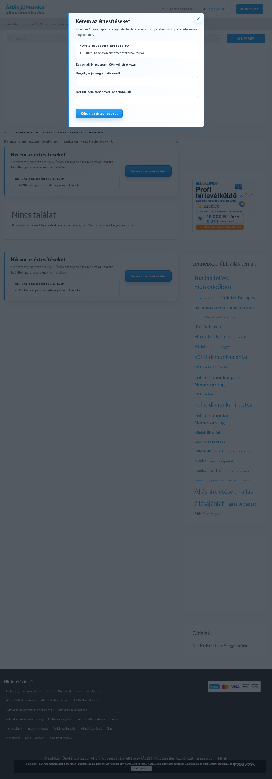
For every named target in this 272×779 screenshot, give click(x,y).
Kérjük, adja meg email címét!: (98, 73)
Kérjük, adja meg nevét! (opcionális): (103, 92)
